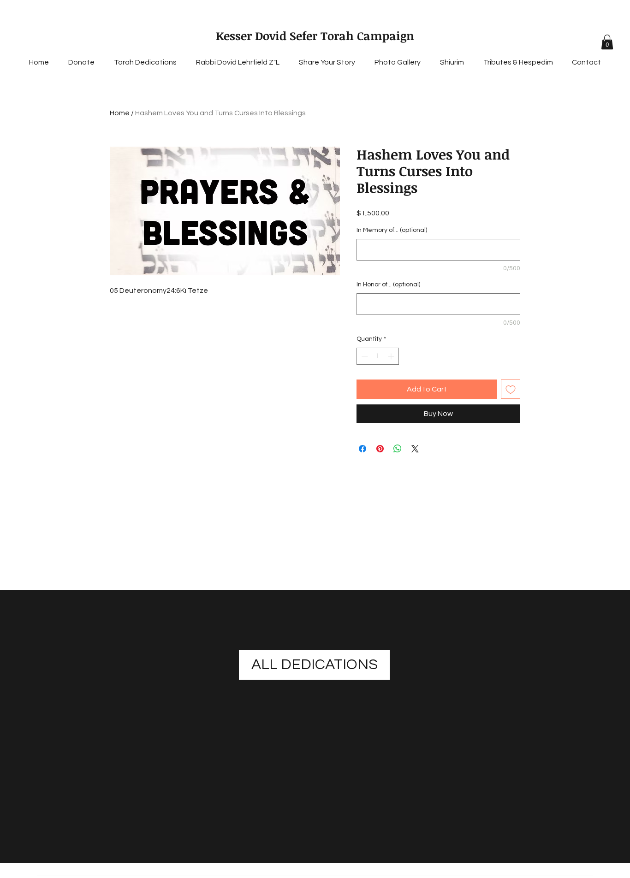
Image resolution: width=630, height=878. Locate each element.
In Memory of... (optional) (392, 230)
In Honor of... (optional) (388, 284)
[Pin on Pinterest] (380, 448)
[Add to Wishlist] (510, 389)
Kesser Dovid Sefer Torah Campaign (315, 35)
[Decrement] (363, 356)
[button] (607, 42)
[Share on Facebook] (362, 448)
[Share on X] (415, 448)
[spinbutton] (377, 356)
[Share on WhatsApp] (397, 448)
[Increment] (392, 356)
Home (120, 113)
